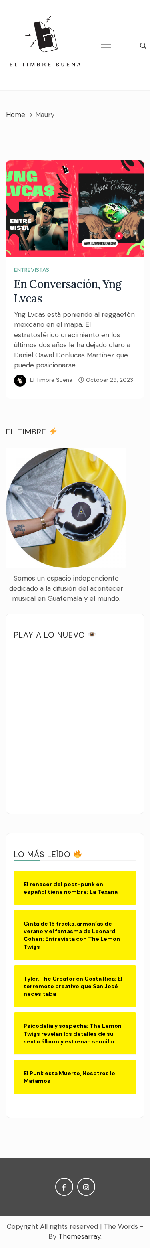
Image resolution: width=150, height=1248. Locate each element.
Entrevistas (31, 269)
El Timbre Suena (51, 379)
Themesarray (79, 1236)
